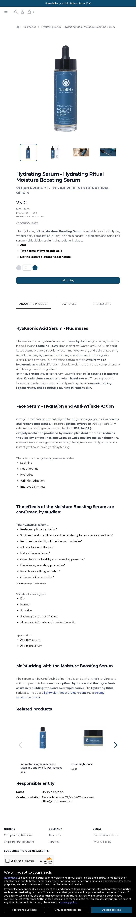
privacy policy (69, 902)
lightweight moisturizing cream (65, 692)
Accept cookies (111, 909)
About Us (54, 835)
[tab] (28, 152)
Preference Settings (24, 909)
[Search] (16, 12)
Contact (53, 841)
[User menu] (22, 12)
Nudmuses (10, 877)
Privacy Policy (102, 841)
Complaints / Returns (18, 835)
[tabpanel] (68, 88)
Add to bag (68, 280)
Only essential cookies (68, 909)
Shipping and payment (19, 841)
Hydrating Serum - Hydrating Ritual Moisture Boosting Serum (78, 26)
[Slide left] (20, 745)
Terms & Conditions (105, 835)
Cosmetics (29, 26)
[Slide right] (116, 745)
